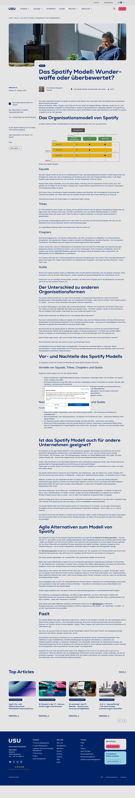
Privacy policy (85, 389)
